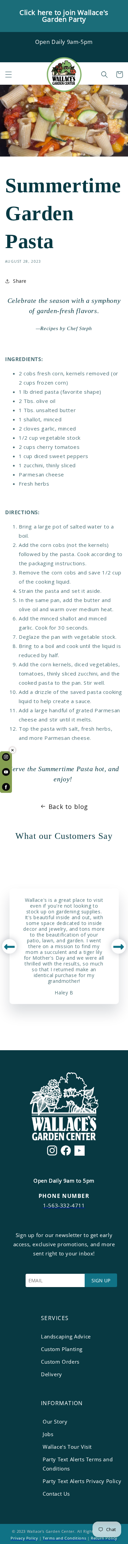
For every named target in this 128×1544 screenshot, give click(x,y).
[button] (8, 74)
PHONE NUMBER (64, 1196)
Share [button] (20, 281)
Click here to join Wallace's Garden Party (64, 16)
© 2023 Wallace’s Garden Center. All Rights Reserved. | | (64, 1535)
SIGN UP (100, 1280)
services (55, 1318)
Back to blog (68, 806)
